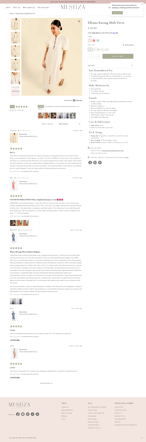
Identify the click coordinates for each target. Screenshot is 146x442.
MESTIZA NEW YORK (29, 438)
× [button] (142, 4)
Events (117, 422)
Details (91, 66)
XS (90, 49)
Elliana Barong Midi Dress (28, 136)
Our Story (119, 407)
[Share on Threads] (100, 164)
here (127, 157)
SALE (63, 419)
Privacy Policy (94, 428)
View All (65, 407)
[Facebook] (18, 414)
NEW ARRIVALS (29, 8)
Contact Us (120, 416)
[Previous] (24, 21)
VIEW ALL (17, 8)
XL (107, 49)
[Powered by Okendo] (73, 100)
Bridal (64, 416)
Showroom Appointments (126, 425)
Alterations (93, 425)
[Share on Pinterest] (95, 164)
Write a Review (47, 124)
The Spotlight (121, 410)
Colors (90, 36)
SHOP (8, 8)
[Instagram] (23, 414)
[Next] (29, 21)
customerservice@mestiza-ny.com (113, 150)
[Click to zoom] (79, 21)
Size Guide (92, 419)
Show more (45, 383)
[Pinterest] (27, 414)
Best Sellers (67, 413)
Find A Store (93, 422)
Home (12, 13)
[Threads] (37, 414)
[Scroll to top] (142, 438)
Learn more (117, 13)
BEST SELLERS (43, 8)
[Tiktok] (32, 414)
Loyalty (118, 413)
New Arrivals (67, 410)
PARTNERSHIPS (120, 419)
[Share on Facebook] (90, 164)
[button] (41, 116)
